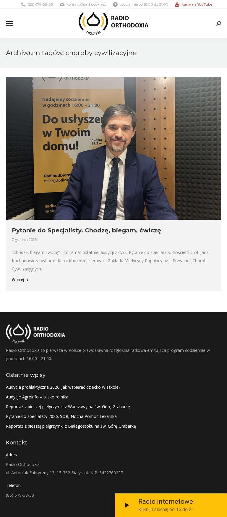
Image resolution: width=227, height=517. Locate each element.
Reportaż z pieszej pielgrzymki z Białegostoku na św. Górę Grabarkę (71, 426)
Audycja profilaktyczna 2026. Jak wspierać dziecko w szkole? (63, 387)
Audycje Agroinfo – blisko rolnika (37, 397)
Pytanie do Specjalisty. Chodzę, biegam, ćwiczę (86, 230)
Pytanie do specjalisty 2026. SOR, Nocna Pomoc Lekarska (61, 416)
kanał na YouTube (197, 4)
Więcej (18, 280)
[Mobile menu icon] (9, 23)
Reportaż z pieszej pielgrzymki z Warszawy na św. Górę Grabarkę (68, 406)
